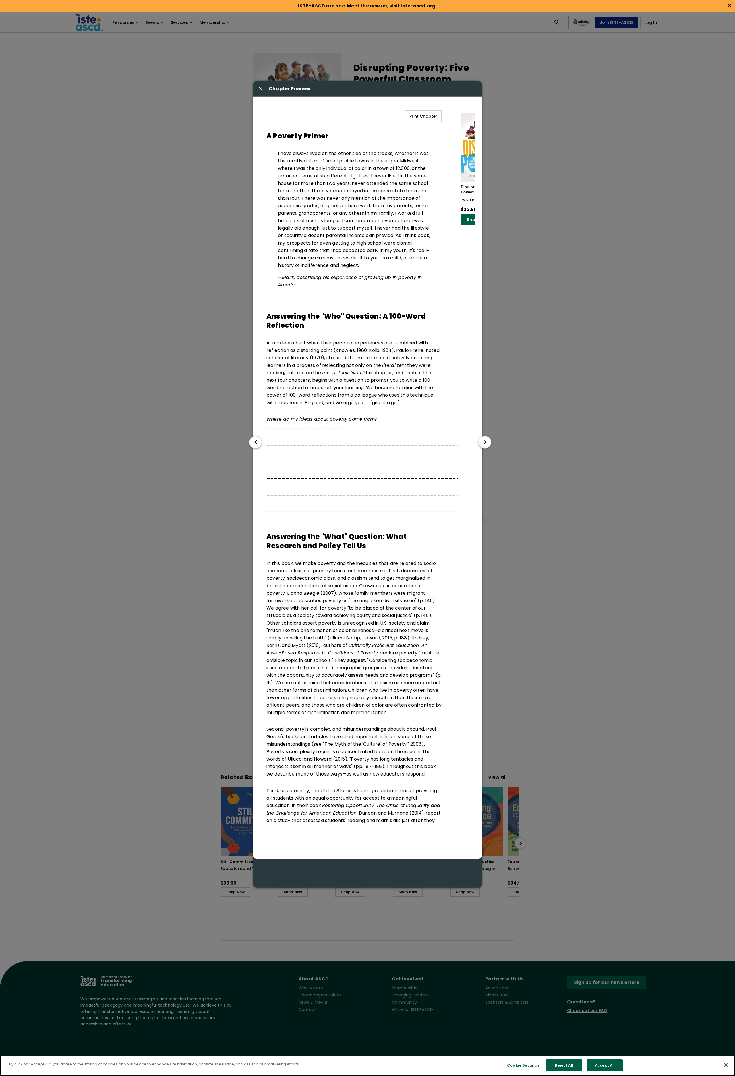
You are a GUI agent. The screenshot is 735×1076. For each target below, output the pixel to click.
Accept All (605, 1065)
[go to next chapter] (485, 442)
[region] (367, 1066)
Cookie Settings (523, 1065)
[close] (729, 5)
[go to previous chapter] (255, 442)
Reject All (564, 1065)
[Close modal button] (260, 88)
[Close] (725, 1064)
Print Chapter (423, 116)
